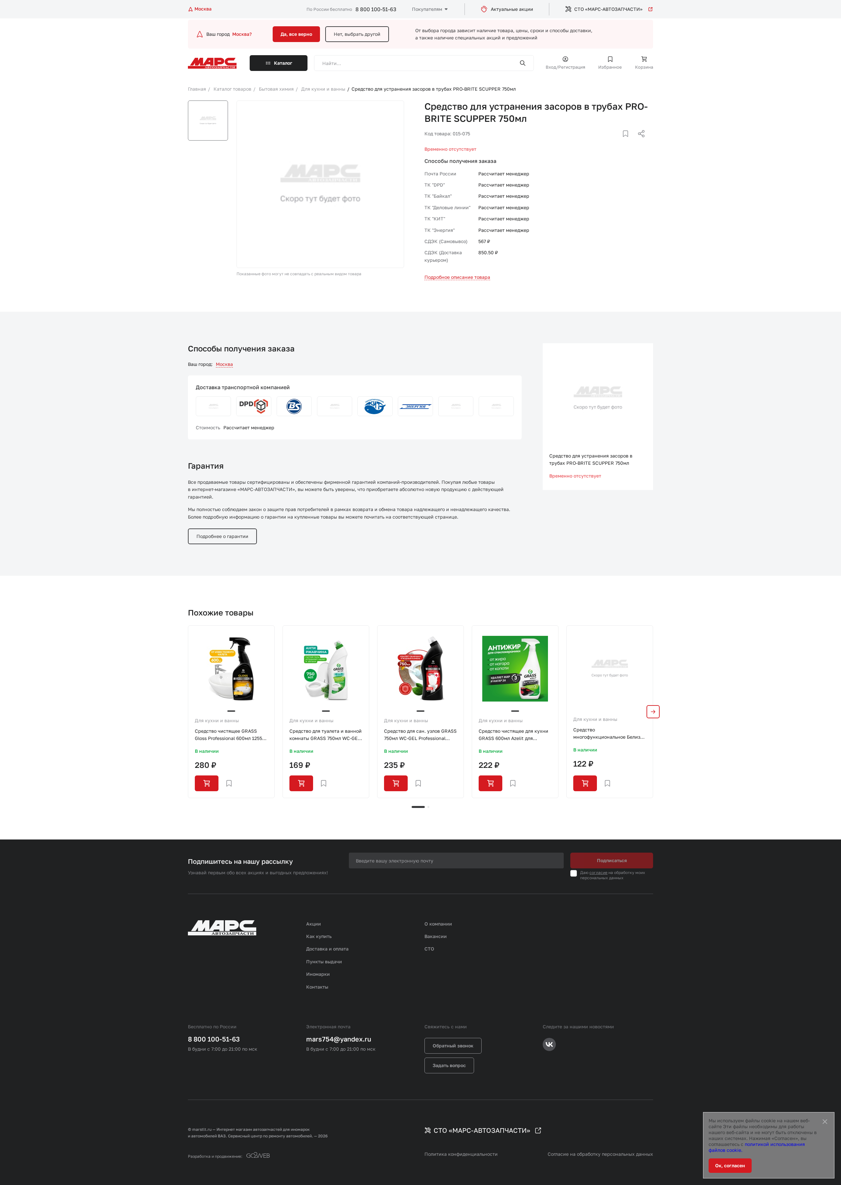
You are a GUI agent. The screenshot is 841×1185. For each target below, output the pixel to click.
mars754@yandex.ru (338, 1039)
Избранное (610, 67)
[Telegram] (607, 141)
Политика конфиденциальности (461, 1154)
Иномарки (318, 974)
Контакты (317, 987)
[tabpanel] (231, 711)
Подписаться (612, 860)
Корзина (644, 67)
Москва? (242, 34)
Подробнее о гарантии (222, 536)
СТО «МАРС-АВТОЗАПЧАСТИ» (608, 9)
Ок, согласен (730, 1165)
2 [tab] (428, 807)
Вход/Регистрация (565, 67)
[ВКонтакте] (618, 141)
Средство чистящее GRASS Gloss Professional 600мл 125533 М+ (231, 735)
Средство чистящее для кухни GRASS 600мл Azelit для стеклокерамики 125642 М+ (513, 735)
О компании (438, 924)
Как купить (319, 936)
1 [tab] (418, 807)
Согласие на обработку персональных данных (600, 1154)
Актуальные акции (512, 9)
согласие (598, 872)
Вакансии (435, 936)
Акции (313, 924)
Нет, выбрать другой (357, 34)
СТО (429, 948)
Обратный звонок (453, 1045)
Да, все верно (296, 34)
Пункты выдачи (324, 961)
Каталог (283, 63)
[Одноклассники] (628, 141)
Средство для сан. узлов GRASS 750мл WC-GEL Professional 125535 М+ (420, 735)
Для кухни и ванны (217, 720)
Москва (224, 364)
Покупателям (427, 9)
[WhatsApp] (639, 141)
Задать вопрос (449, 1065)
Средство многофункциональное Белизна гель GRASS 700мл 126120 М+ (609, 734)
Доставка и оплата (327, 948)
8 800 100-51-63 (375, 9)
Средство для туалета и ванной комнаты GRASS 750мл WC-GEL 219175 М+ (325, 735)
